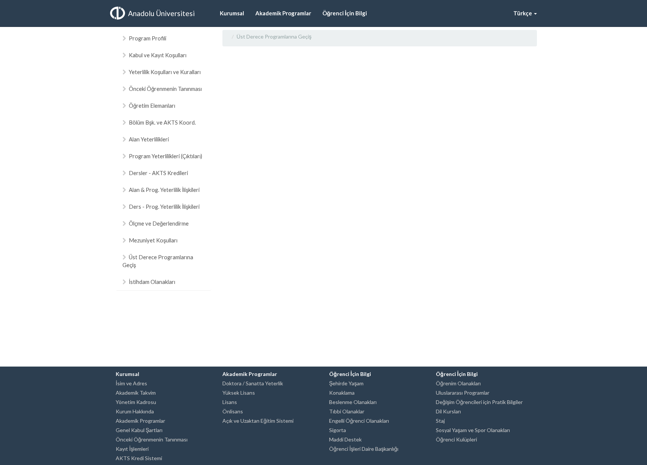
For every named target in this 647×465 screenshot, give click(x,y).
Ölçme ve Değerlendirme (159, 223)
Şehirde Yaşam (346, 383)
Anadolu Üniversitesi (161, 13)
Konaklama (342, 392)
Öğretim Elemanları (152, 105)
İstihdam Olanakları (152, 281)
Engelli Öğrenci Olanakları (359, 420)
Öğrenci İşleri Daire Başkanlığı (363, 449)
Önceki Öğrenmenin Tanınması (165, 88)
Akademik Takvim (136, 392)
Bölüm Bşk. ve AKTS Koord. (162, 122)
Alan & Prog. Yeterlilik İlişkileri (164, 189)
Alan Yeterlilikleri (149, 139)
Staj (440, 420)
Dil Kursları (448, 411)
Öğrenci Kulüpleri (456, 439)
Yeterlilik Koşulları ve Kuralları (165, 71)
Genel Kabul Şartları (139, 430)
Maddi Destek (345, 439)
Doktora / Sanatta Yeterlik (252, 383)
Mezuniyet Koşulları (153, 240)
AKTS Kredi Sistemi (139, 458)
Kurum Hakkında (135, 411)
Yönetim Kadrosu (136, 402)
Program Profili (147, 38)
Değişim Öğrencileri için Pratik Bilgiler (479, 402)
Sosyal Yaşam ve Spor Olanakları (473, 430)
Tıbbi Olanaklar (346, 411)
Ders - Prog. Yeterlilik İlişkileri (164, 206)
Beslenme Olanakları (353, 402)
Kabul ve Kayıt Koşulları (157, 55)
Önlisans (232, 411)
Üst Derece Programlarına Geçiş (157, 261)
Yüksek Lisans (238, 392)
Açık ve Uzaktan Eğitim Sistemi (258, 420)
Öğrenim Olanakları (458, 383)
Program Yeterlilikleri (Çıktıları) (165, 156)
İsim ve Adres (131, 383)
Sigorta (337, 430)
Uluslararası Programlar (462, 392)
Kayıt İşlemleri (132, 449)
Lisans (229, 402)
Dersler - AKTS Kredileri (158, 172)
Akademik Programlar (140, 420)
